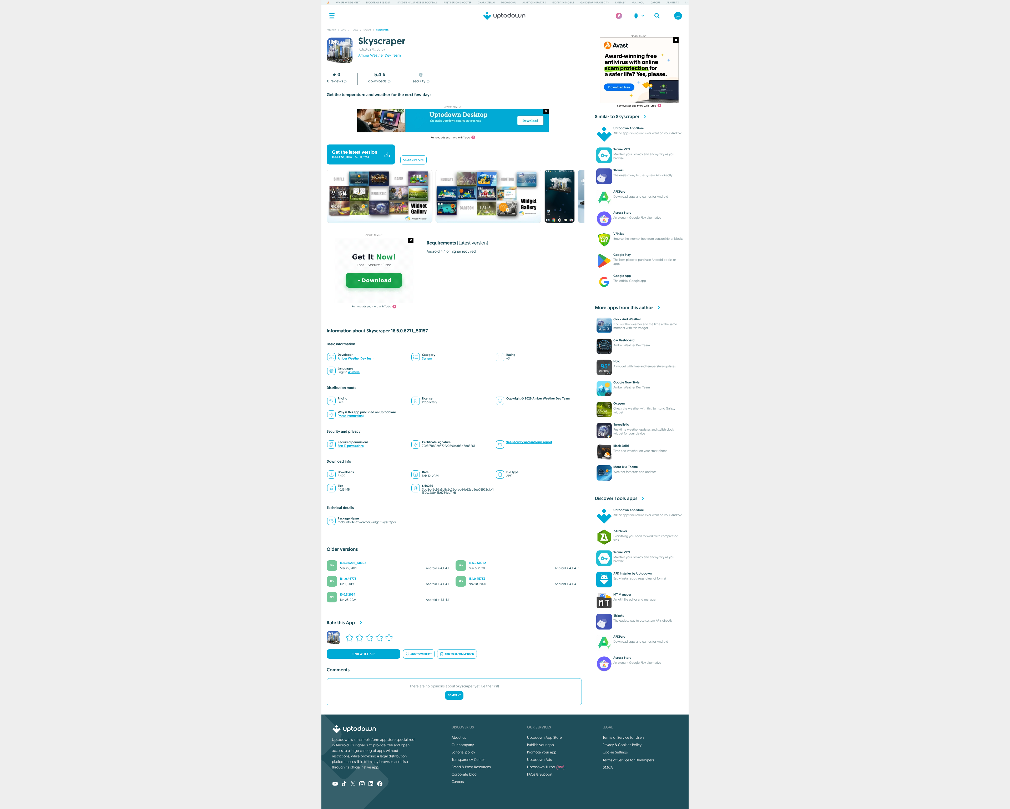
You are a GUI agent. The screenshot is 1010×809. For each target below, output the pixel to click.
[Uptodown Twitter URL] (353, 784)
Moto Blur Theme (625, 467)
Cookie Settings (615, 752)
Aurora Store (622, 213)
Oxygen (619, 403)
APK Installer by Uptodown (632, 573)
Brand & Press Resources (471, 767)
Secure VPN (621, 149)
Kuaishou (638, 2)
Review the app (363, 654)
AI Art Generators (534, 2)
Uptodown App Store (628, 128)
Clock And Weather (627, 319)
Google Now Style (626, 382)
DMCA (608, 767)
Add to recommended (459, 654)
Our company (463, 744)
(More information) (350, 416)
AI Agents (672, 2)
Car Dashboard (623, 340)
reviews (335, 81)
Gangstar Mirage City (594, 2)
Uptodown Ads (539, 759)
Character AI (486, 2)
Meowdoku (508, 2)
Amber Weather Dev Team (379, 55)
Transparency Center (468, 759)
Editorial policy (463, 752)
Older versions (413, 160)
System (427, 359)
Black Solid (621, 446)
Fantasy (620, 2)
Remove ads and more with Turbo (450, 137)
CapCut (655, 2)
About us (459, 737)
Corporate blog (464, 774)
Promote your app (542, 752)
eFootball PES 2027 (378, 2)
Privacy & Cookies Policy (622, 744)
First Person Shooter (457, 2)
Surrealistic (621, 424)
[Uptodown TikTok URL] (344, 784)
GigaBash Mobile (563, 2)
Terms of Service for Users (623, 737)
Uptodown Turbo (545, 767)
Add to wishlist (421, 654)
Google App (622, 276)
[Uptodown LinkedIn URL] (371, 784)
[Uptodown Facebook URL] (380, 784)
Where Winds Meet (348, 2)
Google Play (622, 255)
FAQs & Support (539, 774)
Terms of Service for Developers (628, 760)
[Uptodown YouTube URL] (335, 784)
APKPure (619, 191)
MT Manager (622, 594)
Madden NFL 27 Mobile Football (416, 2)
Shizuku (618, 170)
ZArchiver (620, 531)
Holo (616, 361)
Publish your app (540, 744)
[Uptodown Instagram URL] (362, 784)
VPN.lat (618, 234)
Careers (458, 781)
